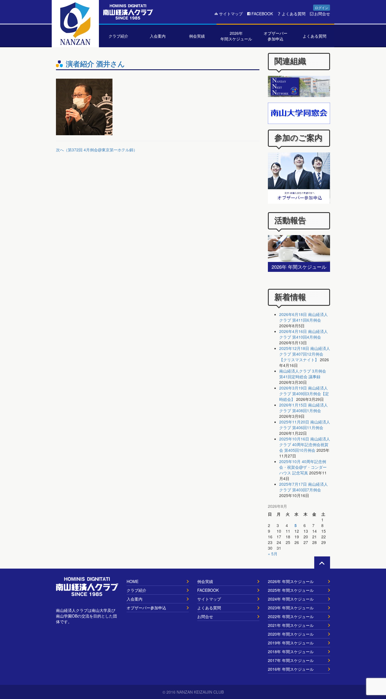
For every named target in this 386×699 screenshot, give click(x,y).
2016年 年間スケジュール (291, 669)
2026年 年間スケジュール (291, 581)
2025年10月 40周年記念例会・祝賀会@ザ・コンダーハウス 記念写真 (303, 467)
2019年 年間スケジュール (291, 643)
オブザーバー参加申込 (146, 607)
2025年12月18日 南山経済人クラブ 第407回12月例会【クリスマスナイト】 (304, 353)
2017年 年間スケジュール (291, 660)
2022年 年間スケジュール (291, 616)
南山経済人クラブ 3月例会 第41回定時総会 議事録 (302, 373)
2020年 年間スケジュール (291, 634)
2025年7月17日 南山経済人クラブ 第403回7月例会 (303, 486)
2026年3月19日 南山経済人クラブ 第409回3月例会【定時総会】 (304, 393)
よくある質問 (293, 13)
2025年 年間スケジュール (291, 590)
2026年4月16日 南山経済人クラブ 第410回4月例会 (303, 334)
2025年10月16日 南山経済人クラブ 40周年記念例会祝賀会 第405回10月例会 (304, 444)
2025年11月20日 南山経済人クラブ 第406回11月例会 (304, 424)
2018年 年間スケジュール (291, 651)
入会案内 (134, 599)
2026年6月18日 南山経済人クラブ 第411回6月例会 (303, 317)
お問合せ (322, 13)
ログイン (321, 7)
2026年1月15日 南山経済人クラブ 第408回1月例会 (303, 407)
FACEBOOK (262, 13)
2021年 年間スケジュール (291, 625)
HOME (132, 581)
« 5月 (272, 553)
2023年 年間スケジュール (291, 607)
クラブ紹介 (136, 590)
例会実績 (205, 581)
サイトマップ (231, 13)
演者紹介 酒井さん (95, 64)
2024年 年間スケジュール (291, 599)
